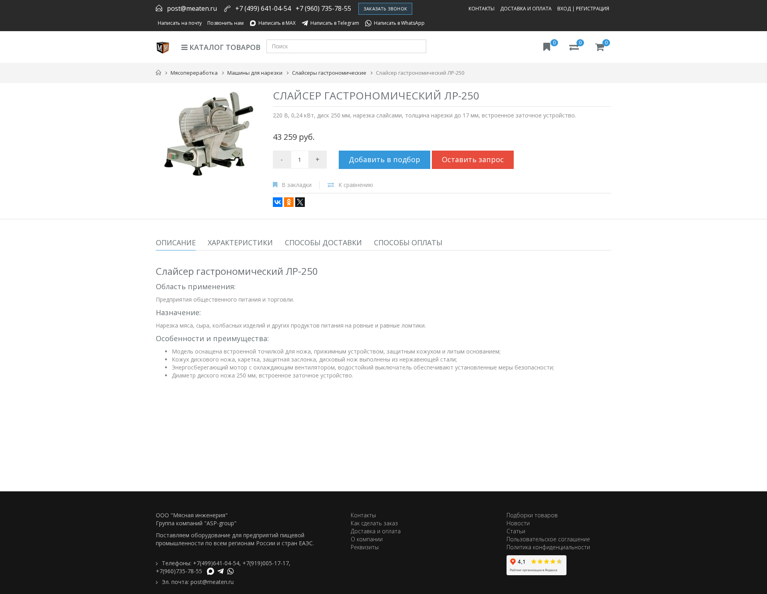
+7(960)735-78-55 (179, 571)
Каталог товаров (223, 47)
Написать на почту (180, 23)
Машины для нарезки (254, 72)
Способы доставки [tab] (323, 242)
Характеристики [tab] (240, 242)
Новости (518, 523)
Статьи (516, 531)
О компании (367, 539)
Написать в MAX (277, 23)
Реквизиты (365, 547)
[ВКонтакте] (277, 202)
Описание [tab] (176, 242)
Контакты (482, 8)
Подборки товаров (532, 515)
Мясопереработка (194, 72)
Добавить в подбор (384, 159)
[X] (300, 202)
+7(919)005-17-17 (265, 563)
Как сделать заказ (374, 523)
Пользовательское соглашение (548, 539)
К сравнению (355, 185)
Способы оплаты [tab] (408, 242)
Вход (564, 8)
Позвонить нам (225, 23)
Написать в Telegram (334, 23)
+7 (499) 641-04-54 (263, 8)
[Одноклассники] (289, 202)
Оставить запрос (473, 159)
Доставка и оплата (526, 8)
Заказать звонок (385, 9)
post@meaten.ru (192, 8)
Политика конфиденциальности (548, 547)
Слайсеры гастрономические (329, 72)
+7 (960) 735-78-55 (323, 8)
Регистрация (592, 8)
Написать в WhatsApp (399, 23)
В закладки (297, 185)
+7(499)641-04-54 (216, 563)
